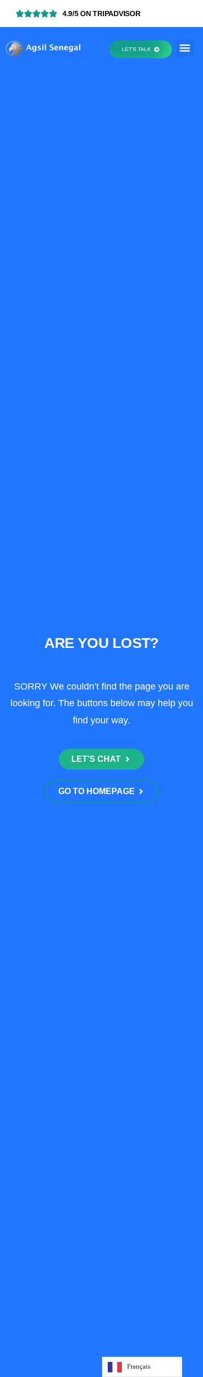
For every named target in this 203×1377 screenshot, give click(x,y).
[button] (185, 48)
